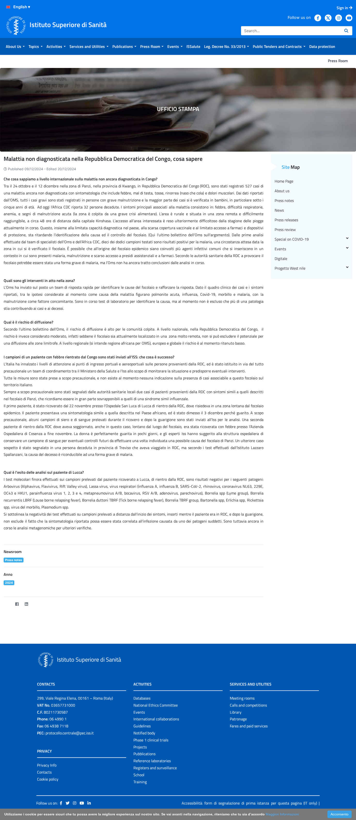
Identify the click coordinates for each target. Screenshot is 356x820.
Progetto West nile (290, 268)
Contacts (44, 772)
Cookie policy (47, 779)
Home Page (284, 181)
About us (282, 191)
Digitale (281, 258)
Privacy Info (46, 765)
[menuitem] (15, 46)
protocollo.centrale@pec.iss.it (70, 733)
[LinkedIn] (26, 604)
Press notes (284, 200)
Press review (285, 229)
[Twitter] (7, 604)
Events (280, 249)
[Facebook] (17, 604)
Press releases (286, 220)
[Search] (346, 31)
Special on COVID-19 (292, 239)
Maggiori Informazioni (282, 814)
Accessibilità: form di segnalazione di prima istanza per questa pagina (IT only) (249, 803)
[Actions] (8, 7)
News (279, 210)
